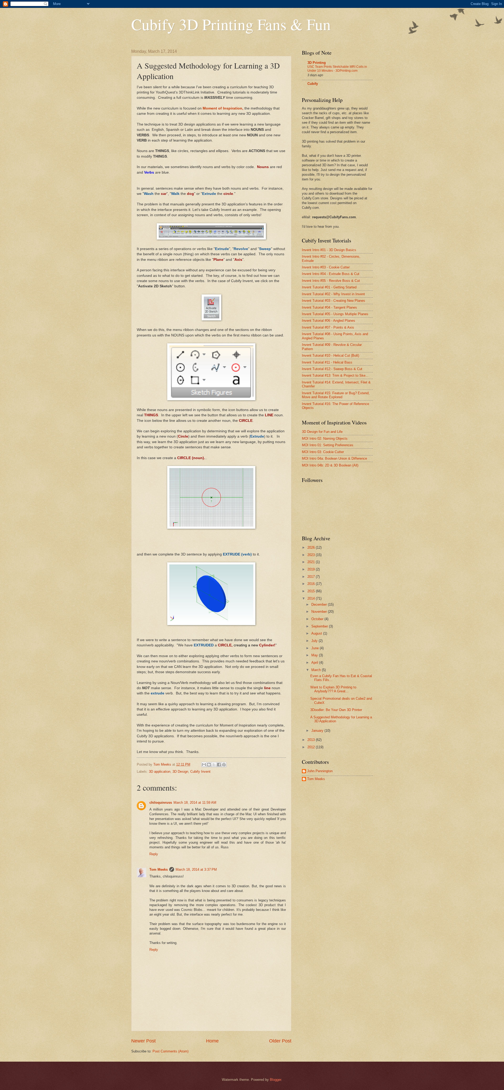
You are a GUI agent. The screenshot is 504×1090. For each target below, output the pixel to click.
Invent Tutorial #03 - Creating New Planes (333, 301)
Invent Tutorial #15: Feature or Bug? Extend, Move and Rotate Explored (336, 395)
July (315, 641)
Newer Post (143, 1041)
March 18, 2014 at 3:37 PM (196, 869)
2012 (311, 747)
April (315, 663)
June (315, 648)
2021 (311, 562)
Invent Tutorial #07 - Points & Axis (328, 327)
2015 (311, 591)
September (320, 626)
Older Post (280, 1041)
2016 (311, 584)
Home (212, 1041)
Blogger (275, 1080)
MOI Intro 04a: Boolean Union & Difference (334, 458)
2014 (311, 598)
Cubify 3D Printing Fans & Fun (231, 24)
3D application (159, 772)
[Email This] (204, 764)
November (319, 612)
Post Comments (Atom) (170, 1051)
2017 (311, 577)
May (315, 655)
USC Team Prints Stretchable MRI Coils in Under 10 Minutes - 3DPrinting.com (337, 69)
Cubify (312, 84)
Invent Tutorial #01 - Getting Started (329, 287)
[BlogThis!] (209, 764)
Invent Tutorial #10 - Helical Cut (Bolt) (330, 355)
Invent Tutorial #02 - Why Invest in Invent (333, 294)
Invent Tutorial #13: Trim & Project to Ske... (335, 375)
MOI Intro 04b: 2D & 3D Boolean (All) (330, 465)
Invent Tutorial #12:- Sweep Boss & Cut (332, 369)
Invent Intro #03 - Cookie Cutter (326, 267)
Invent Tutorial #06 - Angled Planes (328, 321)
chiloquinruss (160, 802)
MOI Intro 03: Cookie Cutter (323, 452)
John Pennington (320, 771)
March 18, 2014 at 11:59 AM (195, 802)
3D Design (180, 772)
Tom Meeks (158, 869)
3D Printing (316, 63)
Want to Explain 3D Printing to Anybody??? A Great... (333, 689)
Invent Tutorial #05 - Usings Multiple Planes (335, 314)
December (319, 604)
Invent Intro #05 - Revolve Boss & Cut (331, 281)
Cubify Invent (200, 772)
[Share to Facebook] (219, 764)
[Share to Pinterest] (224, 764)
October (317, 619)
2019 (311, 569)
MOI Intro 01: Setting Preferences (327, 445)
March (316, 670)
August (317, 633)
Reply (153, 854)
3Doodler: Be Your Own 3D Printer (336, 710)
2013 (311, 740)
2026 (311, 547)
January (317, 731)
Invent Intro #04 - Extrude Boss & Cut (330, 274)
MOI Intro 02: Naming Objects (325, 438)
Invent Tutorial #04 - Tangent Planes (329, 307)
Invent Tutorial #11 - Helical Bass (327, 362)
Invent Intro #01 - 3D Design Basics (329, 250)
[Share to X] (214, 764)
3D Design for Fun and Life (322, 432)
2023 (311, 555)
